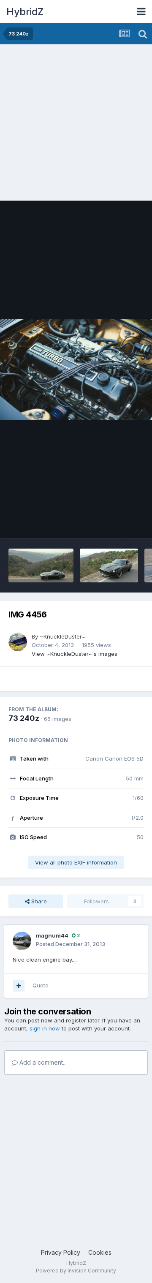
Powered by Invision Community (76, 1270)
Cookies (99, 1252)
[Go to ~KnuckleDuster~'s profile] (17, 642)
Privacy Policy (60, 1252)
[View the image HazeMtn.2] (40, 565)
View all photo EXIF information (76, 862)
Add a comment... (42, 1062)
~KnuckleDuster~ (62, 636)
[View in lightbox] (76, 369)
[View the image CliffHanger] (109, 565)
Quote (41, 985)
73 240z (23, 718)
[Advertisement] (76, 125)
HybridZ (24, 11)
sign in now (45, 1028)
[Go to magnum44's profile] (22, 941)
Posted (70, 944)
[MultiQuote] (18, 986)
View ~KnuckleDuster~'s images (74, 653)
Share (38, 901)
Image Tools (117, 523)
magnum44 (52, 935)
